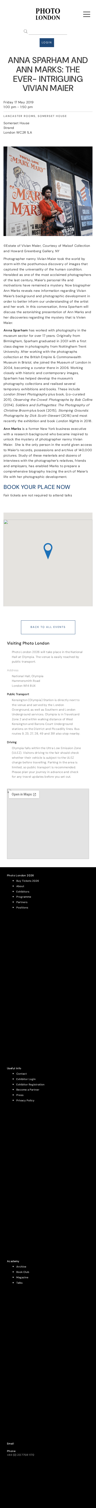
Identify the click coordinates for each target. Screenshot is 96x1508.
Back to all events (48, 627)
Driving (12, 742)
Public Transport (18, 694)
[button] (48, 670)
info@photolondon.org (21, 1447)
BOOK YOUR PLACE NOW (37, 487)
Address (12, 670)
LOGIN (47, 42)
